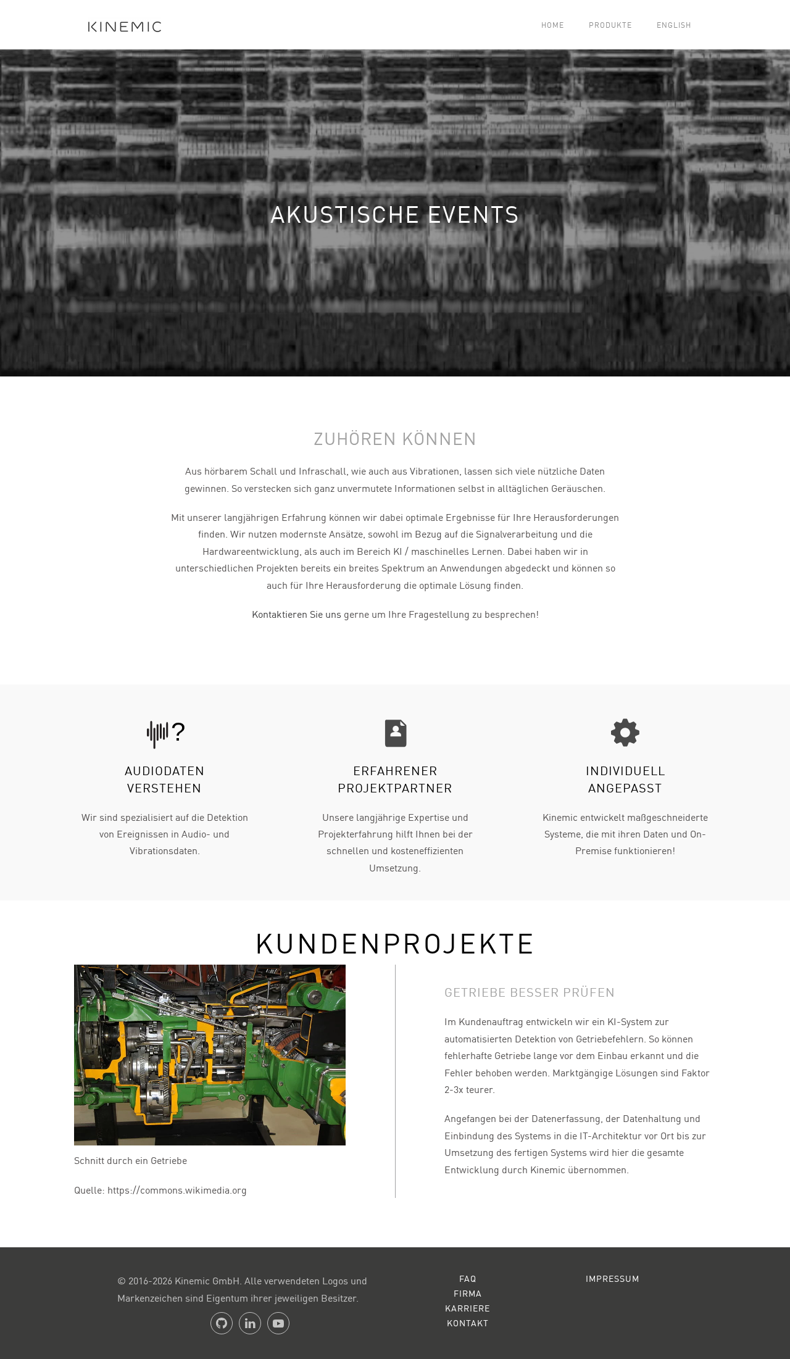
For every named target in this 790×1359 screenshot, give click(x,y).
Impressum (612, 1278)
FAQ (467, 1278)
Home (552, 25)
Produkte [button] (610, 25)
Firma (468, 1293)
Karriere (467, 1308)
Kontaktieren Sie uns (296, 613)
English (674, 25)
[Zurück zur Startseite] (119, 24)
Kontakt (468, 1322)
